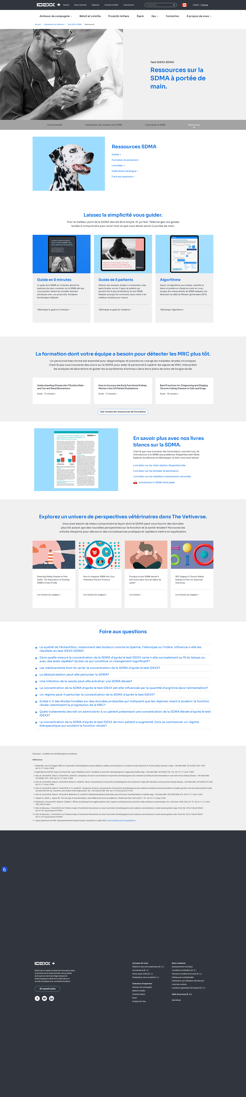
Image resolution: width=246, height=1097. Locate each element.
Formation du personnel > (125, 160)
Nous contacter (80, 5)
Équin (134, 998)
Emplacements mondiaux (182, 967)
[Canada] (185, 5)
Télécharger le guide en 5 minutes (52, 309)
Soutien (66, 5)
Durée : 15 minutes (46, 393)
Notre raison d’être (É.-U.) (142, 974)
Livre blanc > (118, 165)
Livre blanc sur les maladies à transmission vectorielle (162, 476)
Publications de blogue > (125, 171)
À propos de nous (140, 963)
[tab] (123, 649)
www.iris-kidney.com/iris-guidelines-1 (121, 821)
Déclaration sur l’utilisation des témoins (188, 981)
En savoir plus (48, 988)
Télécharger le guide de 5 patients (114, 309)
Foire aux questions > (123, 176)
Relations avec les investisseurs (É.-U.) (148, 967)
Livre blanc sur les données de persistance (156, 470)
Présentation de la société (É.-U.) (145, 977)
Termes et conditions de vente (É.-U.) (187, 974)
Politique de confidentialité (183, 977)
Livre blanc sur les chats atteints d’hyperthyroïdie (159, 465)
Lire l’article (134, 594)
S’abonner (95, 5)
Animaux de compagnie (142, 987)
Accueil (38, 24)
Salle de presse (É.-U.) (182, 994)
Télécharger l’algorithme (171, 309)
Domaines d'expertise (142, 984)
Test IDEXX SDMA (74, 24)
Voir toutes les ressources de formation (123, 411)
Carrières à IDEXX (111, 5)
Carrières (176, 1000)
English (196, 5)
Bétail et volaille (138, 991)
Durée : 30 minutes (168, 393)
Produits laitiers (138, 994)
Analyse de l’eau (139, 1001)
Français (204, 5)
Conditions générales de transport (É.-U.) (188, 988)
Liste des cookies (179, 984)
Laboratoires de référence (54, 24)
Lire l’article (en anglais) (48, 594)
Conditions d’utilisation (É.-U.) (184, 970)
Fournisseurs (129, 5)
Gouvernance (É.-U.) (140, 970)
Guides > (116, 154)
